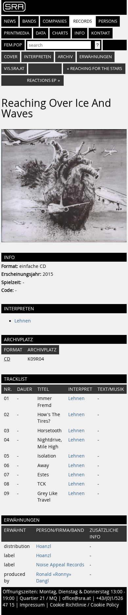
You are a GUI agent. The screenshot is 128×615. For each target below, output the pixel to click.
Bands (29, 21)
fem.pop (13, 45)
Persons (107, 21)
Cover (10, 56)
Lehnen (22, 321)
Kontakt (100, 33)
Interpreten (37, 56)
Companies (55, 21)
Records (82, 21)
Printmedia (16, 33)
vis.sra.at (14, 68)
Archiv (65, 56)
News (10, 21)
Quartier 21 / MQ (38, 598)
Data (41, 33)
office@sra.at (76, 598)
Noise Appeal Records (60, 565)
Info (80, 33)
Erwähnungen (95, 56)
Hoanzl (43, 546)
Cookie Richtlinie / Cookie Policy (84, 605)
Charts (60, 33)
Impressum (32, 605)
